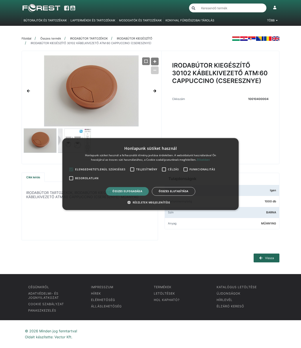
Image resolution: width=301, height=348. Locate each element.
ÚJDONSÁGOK (228, 293)
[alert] (150, 174)
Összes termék (50, 38)
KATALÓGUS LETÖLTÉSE (237, 287)
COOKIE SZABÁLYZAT (46, 304)
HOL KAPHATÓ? (167, 300)
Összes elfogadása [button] (127, 191)
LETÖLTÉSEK (164, 293)
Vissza (269, 258)
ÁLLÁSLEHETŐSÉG (106, 306)
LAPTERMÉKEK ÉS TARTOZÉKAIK (93, 20)
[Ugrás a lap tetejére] (287, 321)
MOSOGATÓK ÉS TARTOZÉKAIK (140, 20)
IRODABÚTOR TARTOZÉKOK (89, 38)
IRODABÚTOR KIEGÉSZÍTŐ (134, 38)
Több (271, 20)
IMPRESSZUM (102, 287)
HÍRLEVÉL (224, 300)
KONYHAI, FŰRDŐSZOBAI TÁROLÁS (189, 20)
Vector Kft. (63, 337)
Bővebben (203, 160)
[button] (150, 202)
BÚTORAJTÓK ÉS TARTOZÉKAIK (45, 20)
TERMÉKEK (162, 287)
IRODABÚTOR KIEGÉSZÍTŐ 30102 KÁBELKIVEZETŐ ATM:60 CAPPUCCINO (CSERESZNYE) (91, 43)
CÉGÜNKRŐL (38, 287)
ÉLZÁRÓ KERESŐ (230, 306)
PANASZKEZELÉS (42, 310)
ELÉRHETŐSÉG (103, 300)
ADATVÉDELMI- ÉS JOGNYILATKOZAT (43, 295)
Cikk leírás (33, 177)
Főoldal (26, 38)
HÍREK (96, 293)
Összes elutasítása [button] (173, 191)
